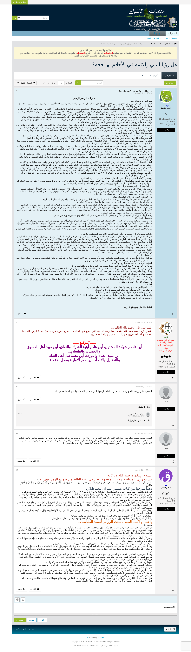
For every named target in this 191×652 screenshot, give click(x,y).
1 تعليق (141, 407)
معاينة (31, 620)
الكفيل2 (171, 629)
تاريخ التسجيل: (168, 119)
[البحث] (14, 18)
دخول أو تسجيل (21, 2)
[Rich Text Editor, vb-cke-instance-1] (95, 608)
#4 (17, 433)
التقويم (149, 38)
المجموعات (157, 33)
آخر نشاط (154, 76)
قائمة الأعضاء (158, 38)
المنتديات (172, 33)
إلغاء (42, 620)
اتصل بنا (32, 629)
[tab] (169, 75)
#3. (20, 413)
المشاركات (169, 76)
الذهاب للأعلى (20, 629)
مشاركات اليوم (171, 38)
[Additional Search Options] (18, 18)
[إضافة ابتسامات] (17, 599)
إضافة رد (19, 620)
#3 (17, 387)
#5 (17, 470)
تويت (164, 130)
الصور (141, 76)
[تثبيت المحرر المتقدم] (23, 599)
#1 (17, 91)
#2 (17, 323)
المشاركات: (169, 124)
